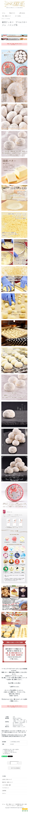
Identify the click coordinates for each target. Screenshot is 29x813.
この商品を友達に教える (8, 750)
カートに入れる (15, 768)
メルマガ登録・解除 (6, 785)
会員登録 (4, 790)
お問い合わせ (22, 13)
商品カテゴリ (12, 13)
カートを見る (18, 15)
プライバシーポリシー (11, 805)
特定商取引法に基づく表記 (21, 804)
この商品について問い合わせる (10, 752)
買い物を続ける (6, 753)
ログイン (4, 793)
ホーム (3, 13)
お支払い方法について (7, 779)
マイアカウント (5, 787)
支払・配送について (6, 15)
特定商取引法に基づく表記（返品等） (11, 749)
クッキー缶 (8, 18)
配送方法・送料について (7, 782)
